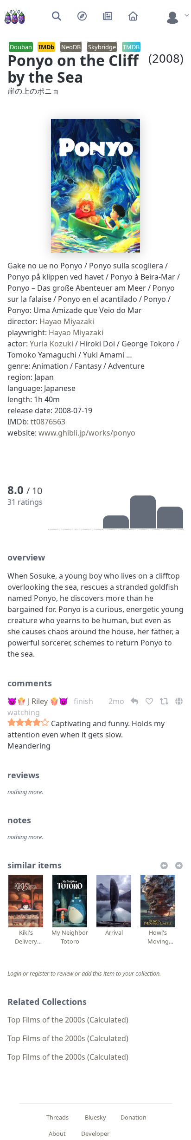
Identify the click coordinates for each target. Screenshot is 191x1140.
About (57, 1133)
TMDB (131, 47)
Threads (57, 1117)
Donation (133, 1117)
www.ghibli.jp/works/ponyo (86, 433)
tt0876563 (48, 422)
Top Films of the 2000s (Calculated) (67, 1020)
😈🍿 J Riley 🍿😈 (37, 701)
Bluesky (95, 1117)
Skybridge (102, 47)
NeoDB (71, 47)
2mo (117, 701)
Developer (95, 1133)
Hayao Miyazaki (66, 321)
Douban (21, 47)
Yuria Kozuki (51, 344)
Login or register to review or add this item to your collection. (84, 973)
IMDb (46, 47)
